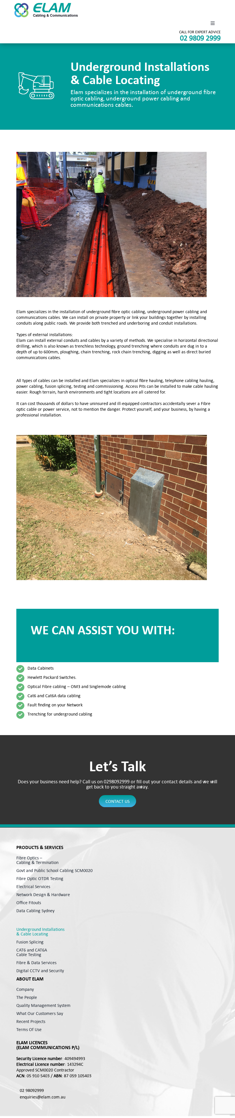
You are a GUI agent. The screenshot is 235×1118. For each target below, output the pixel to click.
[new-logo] (46, 10)
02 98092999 (32, 1090)
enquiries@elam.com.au (42, 1096)
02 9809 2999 (200, 37)
